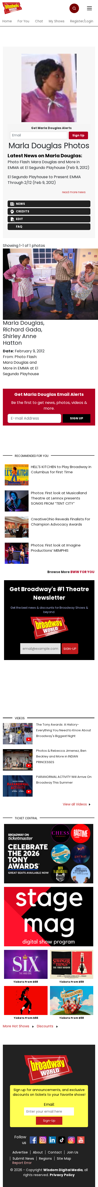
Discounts (45, 1026)
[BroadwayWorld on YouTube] (81, 1140)
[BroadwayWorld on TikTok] (62, 1140)
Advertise (20, 1152)
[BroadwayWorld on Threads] (71, 1140)
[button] (74, 8)
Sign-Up (49, 1121)
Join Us (72, 1152)
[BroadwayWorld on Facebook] (33, 1140)
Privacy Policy (62, 1175)
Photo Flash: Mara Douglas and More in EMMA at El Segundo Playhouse (44, 164)
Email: (49, 1104)
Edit (19, 219)
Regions (45, 1158)
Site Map (64, 1158)
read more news (74, 192)
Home (7, 21)
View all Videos (75, 804)
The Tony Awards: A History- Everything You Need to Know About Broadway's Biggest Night (63, 730)
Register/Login (81, 21)
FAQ (19, 227)
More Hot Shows (16, 1026)
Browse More (70, 572)
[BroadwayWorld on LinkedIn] (52, 1140)
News (20, 204)
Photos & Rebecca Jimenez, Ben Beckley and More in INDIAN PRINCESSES (61, 756)
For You (23, 21)
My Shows (56, 21)
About (38, 1152)
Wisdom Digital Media (63, 1170)
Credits (22, 211)
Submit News (23, 1158)
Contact (55, 1152)
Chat (39, 21)
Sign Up (78, 135)
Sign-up (70, 648)
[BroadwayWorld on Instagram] (43, 1140)
